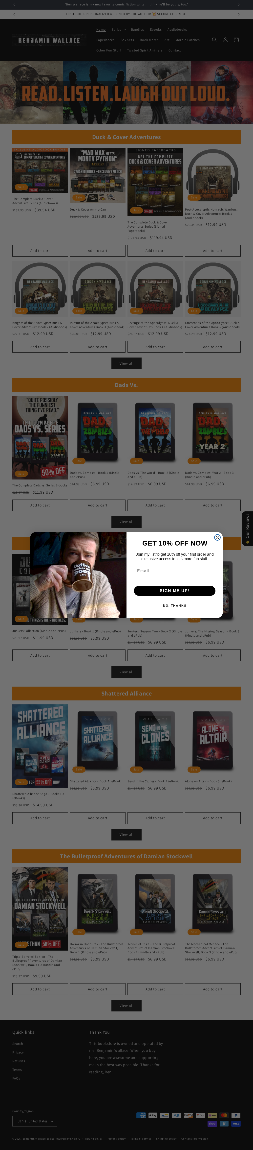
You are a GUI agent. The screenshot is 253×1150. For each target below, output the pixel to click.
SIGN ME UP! (175, 591)
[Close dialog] (217, 537)
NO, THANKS (175, 605)
